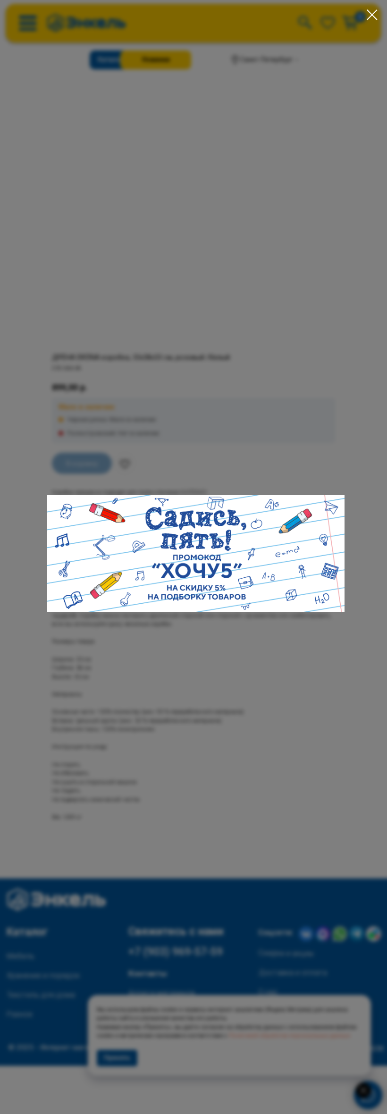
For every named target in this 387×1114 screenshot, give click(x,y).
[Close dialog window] (372, 15)
